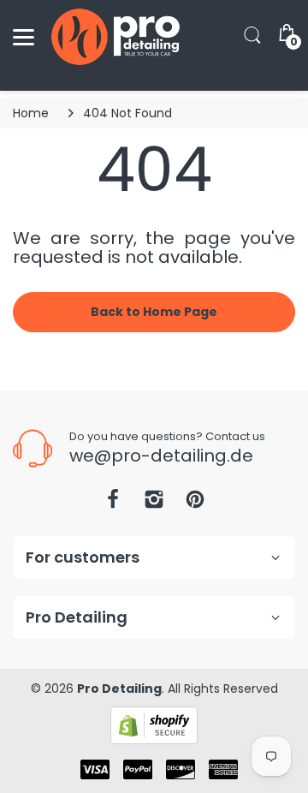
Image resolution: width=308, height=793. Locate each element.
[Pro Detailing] (115, 37)
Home (31, 113)
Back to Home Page (154, 311)
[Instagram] (154, 504)
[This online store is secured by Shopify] (154, 724)
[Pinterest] (195, 504)
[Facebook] (113, 504)
